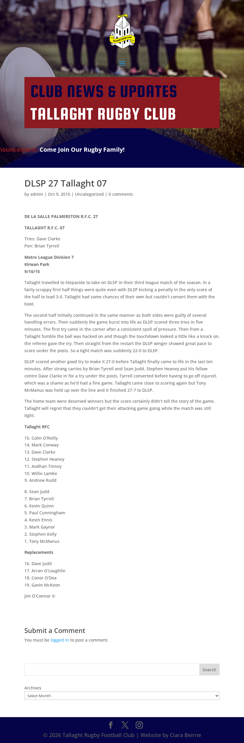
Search (209, 670)
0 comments (121, 194)
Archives (32, 688)
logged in (60, 640)
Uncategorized (89, 194)
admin (36, 194)
